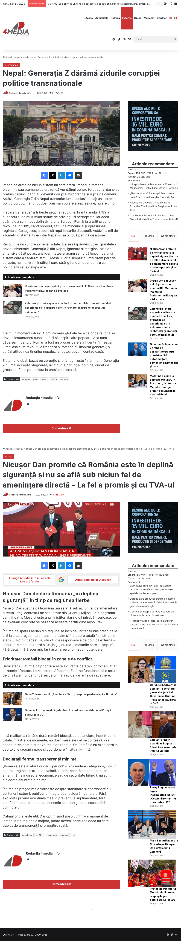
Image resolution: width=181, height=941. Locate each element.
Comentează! (61, 428)
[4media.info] (16, 29)
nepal (44, 379)
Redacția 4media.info (20, 93)
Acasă (89, 17)
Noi (133, 235)
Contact (162, 17)
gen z (35, 379)
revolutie (64, 379)
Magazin (149, 17)
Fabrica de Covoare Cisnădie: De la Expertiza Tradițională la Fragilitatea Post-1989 (153, 206)
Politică (115, 17)
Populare (148, 235)
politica (53, 379)
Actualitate (101, 17)
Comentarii (168, 235)
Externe (127, 17)
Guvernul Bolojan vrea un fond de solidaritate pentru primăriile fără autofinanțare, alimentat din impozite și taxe (164, 355)
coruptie (26, 379)
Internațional (21, 57)
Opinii (137, 17)
